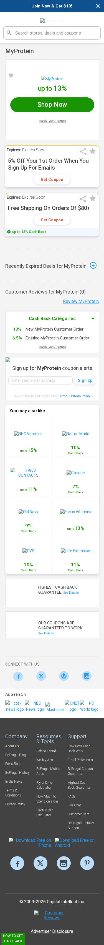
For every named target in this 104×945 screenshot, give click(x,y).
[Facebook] (17, 676)
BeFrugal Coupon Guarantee (80, 771)
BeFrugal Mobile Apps (48, 771)
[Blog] (62, 676)
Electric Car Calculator (44, 812)
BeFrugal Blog (15, 755)
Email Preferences (80, 760)
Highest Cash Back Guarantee (79, 785)
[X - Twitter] (39, 676)
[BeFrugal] (52, 18)
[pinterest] (87, 863)
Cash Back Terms (52, 121)
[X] (40, 863)
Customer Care (78, 814)
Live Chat (74, 805)
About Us (12, 746)
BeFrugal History (17, 773)
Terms (62, 396)
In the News (13, 781)
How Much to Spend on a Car (47, 799)
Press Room (13, 764)
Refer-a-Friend (46, 751)
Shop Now (52, 104)
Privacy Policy (81, 396)
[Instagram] (85, 676)
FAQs (72, 796)
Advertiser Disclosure (52, 931)
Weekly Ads (44, 760)
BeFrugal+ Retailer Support (81, 825)
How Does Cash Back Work (79, 748)
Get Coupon (52, 179)
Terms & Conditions (13, 792)
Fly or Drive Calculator (44, 785)
